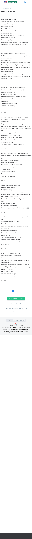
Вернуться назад (7, 8)
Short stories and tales (15, 308)
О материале (16, 311)
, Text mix (24, 308)
